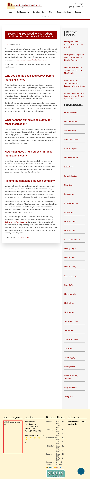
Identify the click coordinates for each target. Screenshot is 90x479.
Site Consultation (70, 294)
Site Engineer (69, 303)
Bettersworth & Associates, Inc (16, 227)
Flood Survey (69, 185)
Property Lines (69, 258)
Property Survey (70, 267)
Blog (51, 12)
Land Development (71, 203)
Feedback (78, 12)
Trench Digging (69, 358)
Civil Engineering (23, 12)
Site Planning (69, 312)
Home (10, 12)
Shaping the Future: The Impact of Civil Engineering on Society (74, 44)
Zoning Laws (68, 397)
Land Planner (69, 212)
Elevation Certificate (71, 158)
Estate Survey (69, 167)
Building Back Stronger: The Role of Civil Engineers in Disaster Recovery (74, 57)
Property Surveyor (70, 276)
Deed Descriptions (70, 149)
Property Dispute (70, 249)
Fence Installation (22, 243)
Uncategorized (69, 367)
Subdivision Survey (70, 321)
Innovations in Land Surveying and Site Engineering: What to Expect (74, 83)
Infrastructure (69, 194)
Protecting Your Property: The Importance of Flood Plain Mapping (73, 70)
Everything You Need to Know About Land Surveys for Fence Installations (31, 35)
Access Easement (70, 112)
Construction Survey (71, 140)
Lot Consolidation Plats (72, 240)
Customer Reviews (63, 12)
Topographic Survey (71, 339)
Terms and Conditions (55, 476)
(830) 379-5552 (76, 7)
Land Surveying (39, 12)
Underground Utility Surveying (71, 377)
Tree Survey (68, 349)
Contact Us (45, 17)
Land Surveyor (69, 230)
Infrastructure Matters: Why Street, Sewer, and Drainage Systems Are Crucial (74, 96)
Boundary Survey (70, 121)
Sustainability (69, 330)
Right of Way (69, 285)
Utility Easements (70, 388)
